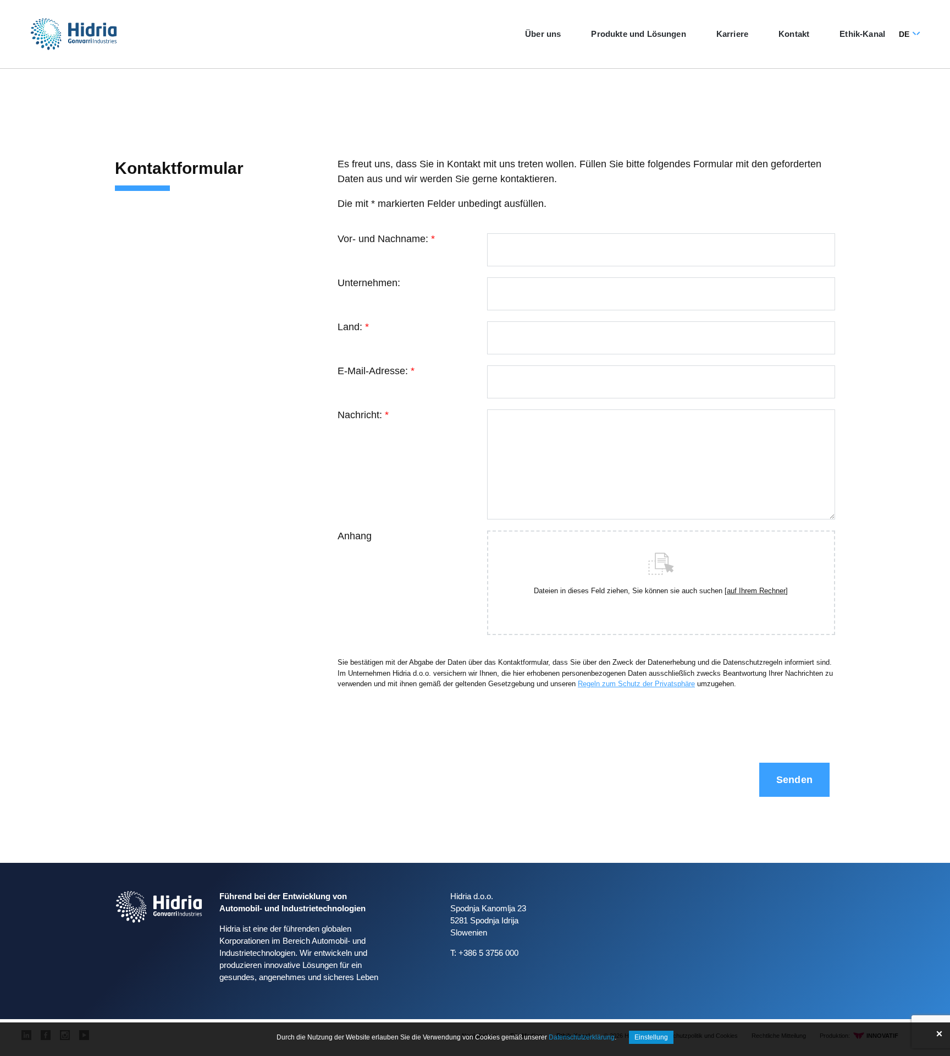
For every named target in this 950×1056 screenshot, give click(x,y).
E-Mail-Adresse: (376, 370)
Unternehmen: (369, 282)
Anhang (355, 535)
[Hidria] (74, 34)
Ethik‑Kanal (862, 34)
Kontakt (793, 34)
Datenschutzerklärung (582, 1037)
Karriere (732, 34)
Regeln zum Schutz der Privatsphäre (636, 684)
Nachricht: (363, 414)
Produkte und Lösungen (638, 34)
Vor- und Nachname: (386, 238)
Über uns (543, 34)
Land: (353, 326)
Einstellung (651, 1037)
